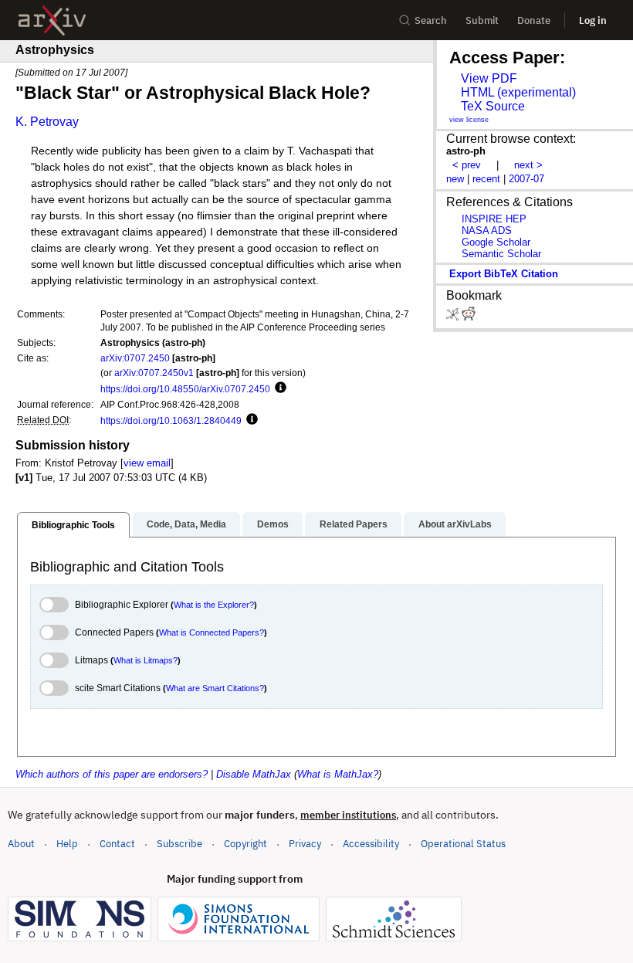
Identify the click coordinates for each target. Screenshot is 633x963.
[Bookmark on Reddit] (469, 317)
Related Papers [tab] (354, 524)
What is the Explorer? (214, 604)
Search (431, 20)
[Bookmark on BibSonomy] (454, 317)
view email (147, 463)
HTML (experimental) (518, 92)
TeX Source (493, 106)
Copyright (245, 843)
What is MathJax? (337, 774)
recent (486, 179)
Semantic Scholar (501, 253)
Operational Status (463, 843)
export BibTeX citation (503, 274)
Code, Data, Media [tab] (186, 524)
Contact (117, 843)
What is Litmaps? (145, 660)
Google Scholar (496, 242)
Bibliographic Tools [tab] (73, 525)
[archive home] (52, 20)
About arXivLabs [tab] (455, 524)
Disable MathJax (253, 774)
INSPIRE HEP (494, 219)
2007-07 (526, 179)
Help (67, 843)
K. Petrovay (47, 121)
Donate (533, 20)
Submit (482, 20)
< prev (466, 165)
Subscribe (179, 843)
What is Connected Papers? (211, 632)
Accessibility (371, 843)
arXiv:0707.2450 (135, 358)
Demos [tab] (273, 524)
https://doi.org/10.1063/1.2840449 (171, 420)
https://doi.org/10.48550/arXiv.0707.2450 (185, 389)
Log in (593, 20)
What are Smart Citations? (215, 688)
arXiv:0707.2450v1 (154, 373)
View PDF (489, 78)
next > (528, 165)
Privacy (305, 843)
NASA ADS (487, 230)
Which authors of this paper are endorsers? (111, 774)
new (455, 179)
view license (469, 120)
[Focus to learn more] (278, 388)
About (21, 843)
